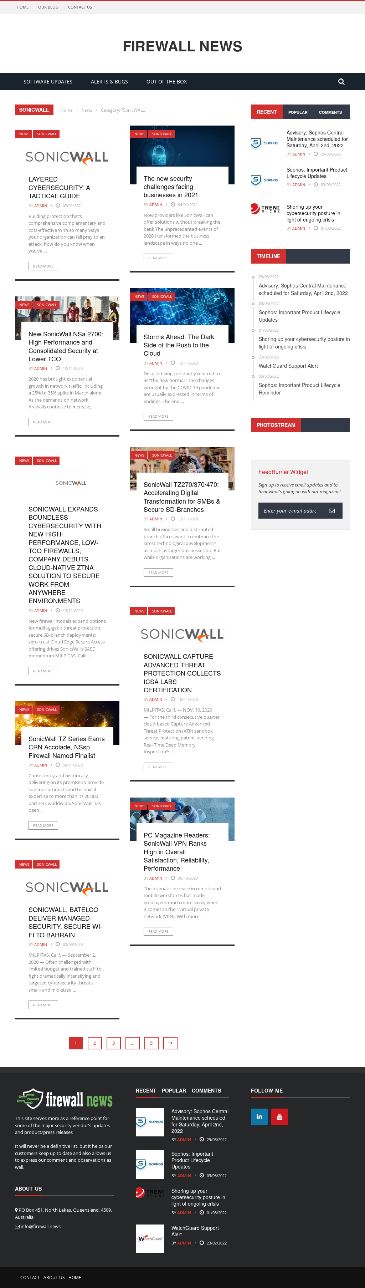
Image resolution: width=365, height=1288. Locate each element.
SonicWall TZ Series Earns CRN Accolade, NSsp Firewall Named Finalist (67, 747)
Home (23, 7)
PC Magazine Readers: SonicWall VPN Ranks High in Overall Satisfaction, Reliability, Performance (177, 851)
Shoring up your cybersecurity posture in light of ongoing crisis (313, 213)
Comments (330, 112)
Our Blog (48, 7)
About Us (54, 1277)
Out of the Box (166, 81)
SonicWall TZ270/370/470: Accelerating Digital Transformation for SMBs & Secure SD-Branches (182, 496)
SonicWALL (47, 133)
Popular (298, 112)
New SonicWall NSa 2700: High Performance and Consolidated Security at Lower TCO (66, 346)
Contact (30, 1277)
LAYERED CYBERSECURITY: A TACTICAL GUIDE (59, 187)
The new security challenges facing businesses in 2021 (171, 186)
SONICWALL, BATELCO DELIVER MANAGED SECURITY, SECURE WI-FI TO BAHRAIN (65, 922)
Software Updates (48, 81)
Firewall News (182, 46)
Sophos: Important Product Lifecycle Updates (317, 172)
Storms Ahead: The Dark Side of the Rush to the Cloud (179, 345)
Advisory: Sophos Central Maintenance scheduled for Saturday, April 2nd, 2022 (317, 139)
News (24, 133)
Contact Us (80, 7)
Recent (267, 111)
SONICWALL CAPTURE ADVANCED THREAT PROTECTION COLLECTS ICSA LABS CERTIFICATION (182, 672)
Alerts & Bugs (109, 81)
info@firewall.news (41, 1226)
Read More (43, 266)
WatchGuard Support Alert (195, 1231)
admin (40, 205)
